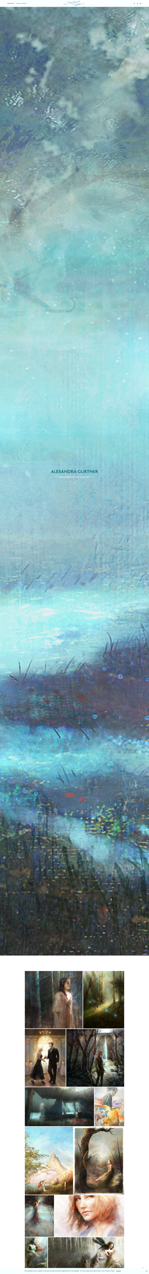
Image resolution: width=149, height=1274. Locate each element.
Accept (118, 1271)
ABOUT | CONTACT (21, 3)
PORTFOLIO (10, 3)
